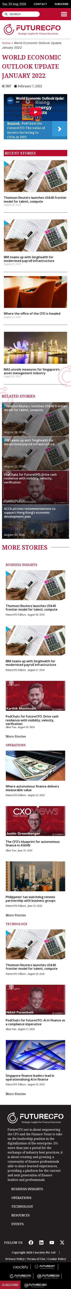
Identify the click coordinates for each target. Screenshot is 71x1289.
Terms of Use (36, 1259)
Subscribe (10, 1285)
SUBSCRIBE (62, 4)
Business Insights (21, 565)
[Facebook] (31, 1242)
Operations (16, 745)
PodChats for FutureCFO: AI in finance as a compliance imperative (35, 1022)
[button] (64, 14)
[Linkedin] (41, 1242)
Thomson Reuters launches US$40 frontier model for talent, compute (35, 199)
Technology (16, 924)
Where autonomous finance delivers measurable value (32, 788)
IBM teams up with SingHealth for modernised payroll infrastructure (29, 259)
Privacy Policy (15, 1259)
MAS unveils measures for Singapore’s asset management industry (32, 371)
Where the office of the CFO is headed (32, 313)
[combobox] (21, 14)
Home (6, 43)
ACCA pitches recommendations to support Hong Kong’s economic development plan (29, 513)
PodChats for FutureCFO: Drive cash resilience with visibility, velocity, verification (30, 478)
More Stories (16, 736)
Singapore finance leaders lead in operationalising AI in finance (30, 1077)
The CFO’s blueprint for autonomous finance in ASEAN (33, 843)
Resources (20, 1215)
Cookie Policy (57, 1259)
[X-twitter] (62, 1242)
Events (17, 1224)
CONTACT (40, 4)
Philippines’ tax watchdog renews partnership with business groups (30, 899)
